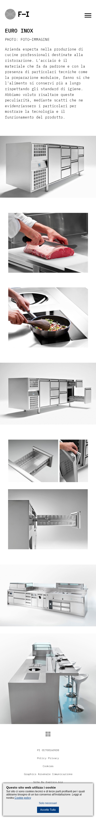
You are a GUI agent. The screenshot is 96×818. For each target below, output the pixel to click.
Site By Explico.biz (48, 782)
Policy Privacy (48, 758)
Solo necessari (48, 803)
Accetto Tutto (48, 809)
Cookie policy (23, 797)
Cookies (48, 766)
